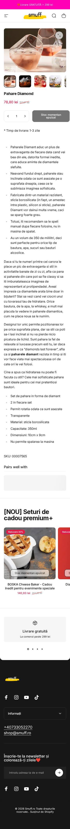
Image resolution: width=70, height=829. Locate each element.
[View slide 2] (32, 649)
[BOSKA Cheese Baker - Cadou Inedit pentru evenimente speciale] (30, 553)
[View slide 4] (42, 649)
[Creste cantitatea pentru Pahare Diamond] (25, 116)
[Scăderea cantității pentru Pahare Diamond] (8, 116)
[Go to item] (10, 81)
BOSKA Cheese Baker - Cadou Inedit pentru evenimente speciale (30, 586)
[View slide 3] (37, 649)
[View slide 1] (28, 649)
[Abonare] (59, 773)
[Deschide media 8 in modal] (59, 35)
